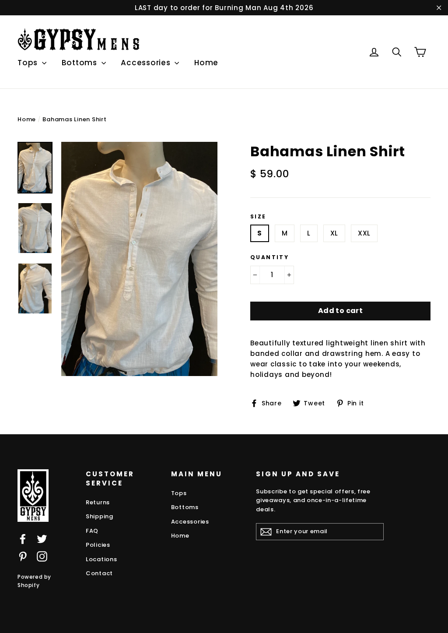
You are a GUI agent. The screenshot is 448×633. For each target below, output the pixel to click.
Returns (98, 502)
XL (334, 233)
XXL (364, 233)
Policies (98, 545)
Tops (29, 62)
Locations (101, 559)
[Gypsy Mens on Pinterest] (23, 556)
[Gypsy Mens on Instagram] (42, 556)
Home (206, 62)
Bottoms (80, 62)
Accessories (146, 62)
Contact (99, 573)
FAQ (92, 531)
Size (258, 216)
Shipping (99, 516)
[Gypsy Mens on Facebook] (23, 538)
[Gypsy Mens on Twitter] (42, 538)
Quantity (269, 257)
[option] (139, 259)
